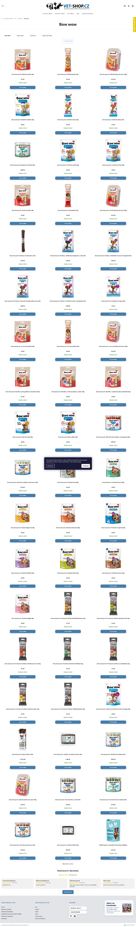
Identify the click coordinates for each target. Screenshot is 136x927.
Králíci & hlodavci (40, 918)
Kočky (37, 909)
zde (80, 462)
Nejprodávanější (47, 36)
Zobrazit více (68, 892)
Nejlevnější (20, 36)
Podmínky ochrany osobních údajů (11, 914)
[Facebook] (71, 916)
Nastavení (50, 466)
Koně (36, 912)
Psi (36, 907)
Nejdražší (33, 36)
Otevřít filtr (67, 41)
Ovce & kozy (38, 916)
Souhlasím (86, 466)
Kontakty (4, 918)
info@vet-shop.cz (75, 908)
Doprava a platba (6, 909)
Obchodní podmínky (7, 912)
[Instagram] (75, 916)
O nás (3, 907)
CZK (2, 6)
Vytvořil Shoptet (130, 925)
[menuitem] (48, 14)
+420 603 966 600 (75, 912)
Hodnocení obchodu (68, 870)
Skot (36, 914)
